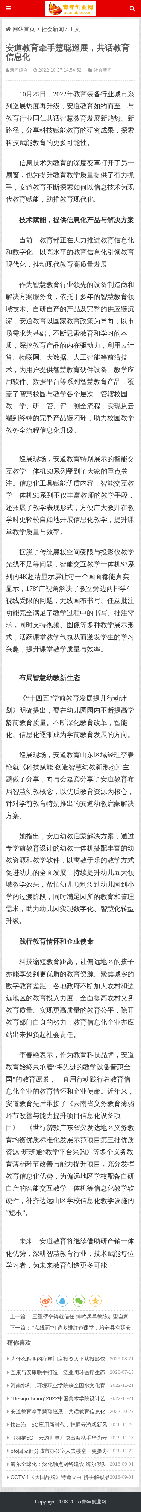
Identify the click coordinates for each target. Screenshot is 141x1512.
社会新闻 (52, 29)
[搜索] (132, 8)
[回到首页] (70, 8)
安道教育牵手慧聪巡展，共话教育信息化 (58, 1412)
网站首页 (23, 29)
